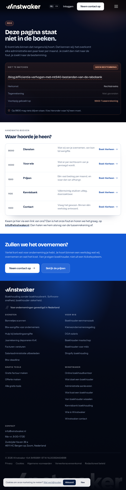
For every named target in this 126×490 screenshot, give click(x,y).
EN (56, 6)
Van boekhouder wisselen (79, 399)
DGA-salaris (71, 333)
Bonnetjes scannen (15, 320)
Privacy (8, 463)
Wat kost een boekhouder (79, 392)
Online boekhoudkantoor (78, 373)
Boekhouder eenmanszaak (79, 320)
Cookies (20, 463)
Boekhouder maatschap (78, 340)
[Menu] (116, 6)
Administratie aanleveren (78, 386)
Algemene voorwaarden (39, 463)
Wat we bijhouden (52, 482)
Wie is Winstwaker (75, 412)
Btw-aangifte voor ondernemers (22, 327)
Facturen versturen (15, 346)
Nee (83, 482)
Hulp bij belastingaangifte (19, 333)
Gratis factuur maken (16, 373)
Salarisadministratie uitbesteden (22, 353)
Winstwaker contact (76, 418)
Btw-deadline (12, 359)
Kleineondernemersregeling (80, 327)
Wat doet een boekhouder (79, 379)
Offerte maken (13, 379)
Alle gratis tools (13, 386)
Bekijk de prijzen (56, 268)
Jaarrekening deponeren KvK (21, 340)
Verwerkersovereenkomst (68, 463)
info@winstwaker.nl (17, 225)
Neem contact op (90, 6)
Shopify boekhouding (76, 353)
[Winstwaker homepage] (23, 6)
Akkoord (69, 482)
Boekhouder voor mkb (77, 346)
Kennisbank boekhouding (79, 405)
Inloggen (68, 6)
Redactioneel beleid (95, 463)
